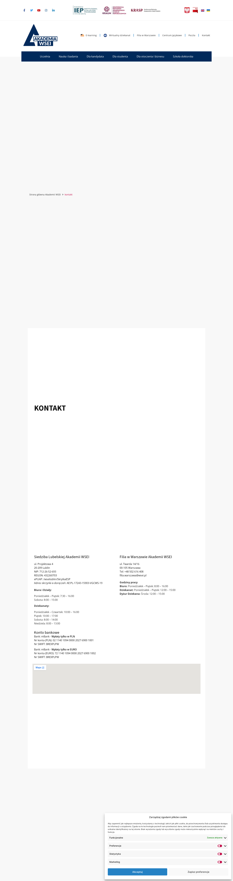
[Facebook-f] (24, 10)
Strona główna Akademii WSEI (45, 194)
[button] (45, 56)
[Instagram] (46, 10)
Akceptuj (137, 871)
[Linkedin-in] (53, 10)
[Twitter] (31, 10)
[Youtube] (39, 10)
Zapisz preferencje (198, 871)
